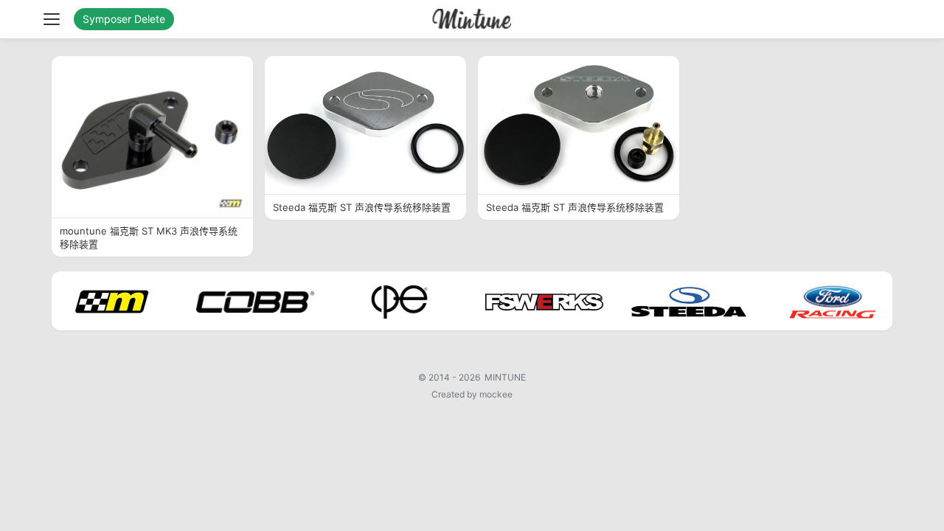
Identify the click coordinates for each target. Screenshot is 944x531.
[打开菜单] (51, 19)
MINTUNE (505, 377)
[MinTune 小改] (472, 19)
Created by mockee (472, 394)
